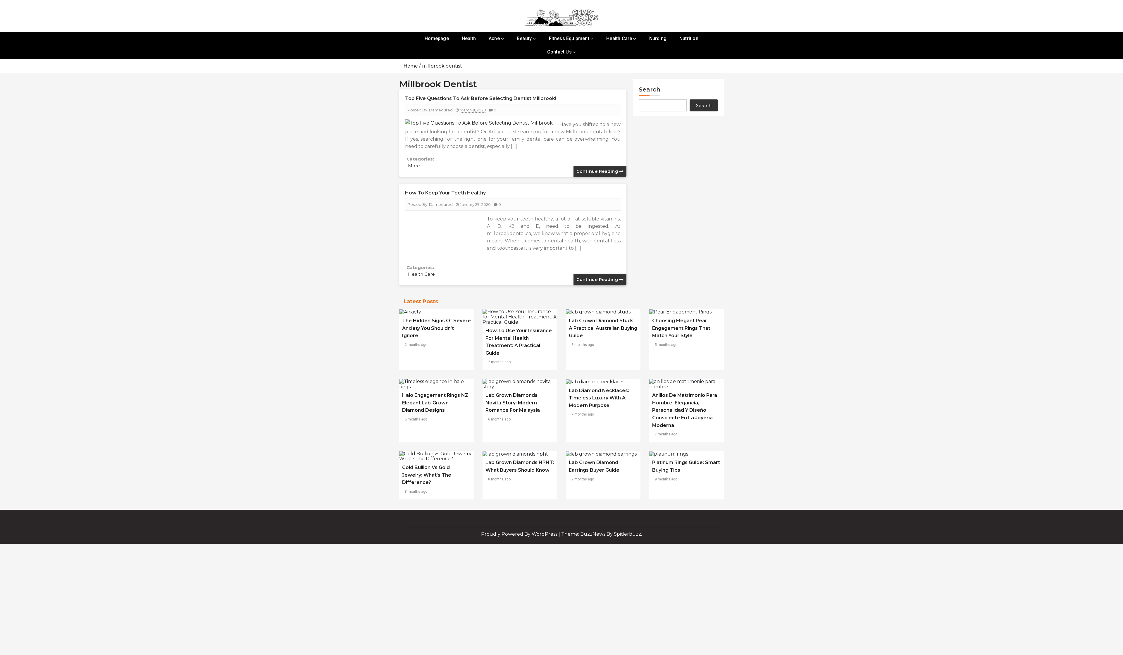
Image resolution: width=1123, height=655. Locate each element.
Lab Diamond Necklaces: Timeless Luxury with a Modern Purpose (599, 398)
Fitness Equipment (569, 38)
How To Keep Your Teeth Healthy (445, 193)
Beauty (524, 38)
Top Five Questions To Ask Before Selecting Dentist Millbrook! (480, 98)
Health (469, 38)
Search (649, 89)
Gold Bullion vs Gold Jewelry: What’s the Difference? (426, 475)
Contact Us (559, 52)
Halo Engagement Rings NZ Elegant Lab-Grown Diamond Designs (435, 402)
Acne (494, 38)
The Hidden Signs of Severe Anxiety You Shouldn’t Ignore (436, 328)
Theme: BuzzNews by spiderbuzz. (601, 534)
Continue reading (597, 171)
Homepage (437, 38)
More (414, 165)
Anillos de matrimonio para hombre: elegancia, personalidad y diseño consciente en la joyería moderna (684, 410)
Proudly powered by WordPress (520, 534)
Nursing (657, 38)
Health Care (619, 38)
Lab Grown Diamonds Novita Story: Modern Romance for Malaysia (512, 402)
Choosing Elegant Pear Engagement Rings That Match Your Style (681, 328)
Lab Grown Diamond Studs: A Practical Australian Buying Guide (603, 328)
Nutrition (688, 38)
